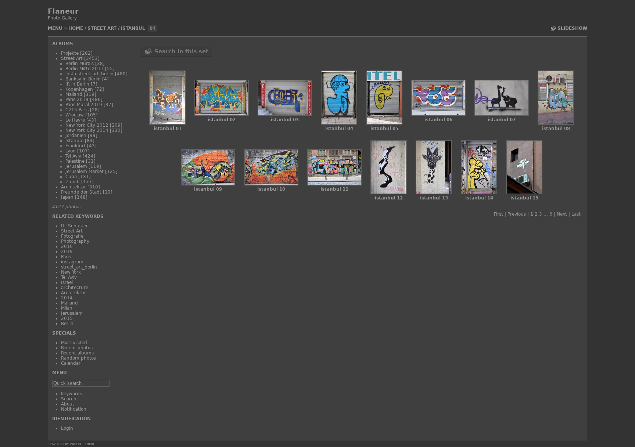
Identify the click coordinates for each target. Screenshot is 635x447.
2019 (67, 251)
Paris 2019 (77, 99)
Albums (62, 43)
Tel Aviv (73, 156)
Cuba (71, 176)
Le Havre (75, 120)
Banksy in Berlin (83, 79)
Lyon (70, 151)
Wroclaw (74, 115)
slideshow (572, 28)
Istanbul (133, 28)
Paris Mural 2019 (83, 104)
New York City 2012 (86, 125)
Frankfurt (75, 145)
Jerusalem (76, 166)
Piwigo (75, 443)
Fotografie (72, 236)
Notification (73, 409)
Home (75, 28)
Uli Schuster (74, 225)
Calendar (70, 363)
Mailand (73, 94)
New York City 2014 (86, 130)
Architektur (73, 187)
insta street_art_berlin (89, 73)
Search (68, 398)
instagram (72, 261)
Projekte (70, 53)
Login (67, 428)
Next (562, 214)
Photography (75, 241)
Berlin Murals (79, 63)
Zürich (72, 181)
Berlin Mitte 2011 (84, 68)
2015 (67, 318)
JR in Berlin (77, 84)
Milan (66, 308)
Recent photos (77, 347)
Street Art (101, 28)
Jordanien (75, 135)
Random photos (78, 358)
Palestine (75, 161)
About (67, 404)
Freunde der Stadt (81, 192)
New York (71, 272)
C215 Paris (77, 109)
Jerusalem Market (84, 171)
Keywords (71, 393)
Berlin (67, 323)
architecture (74, 287)
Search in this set (181, 51)
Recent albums (77, 353)
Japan (67, 197)
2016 (67, 246)
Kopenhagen (79, 89)
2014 (67, 297)
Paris (66, 256)
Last (576, 214)
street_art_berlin (79, 267)
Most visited (74, 342)
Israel (67, 282)
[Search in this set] (553, 28)
